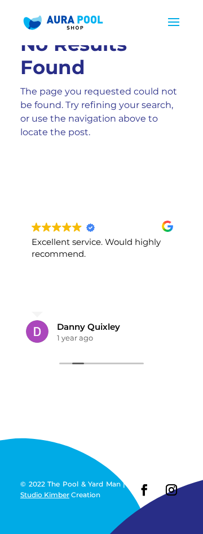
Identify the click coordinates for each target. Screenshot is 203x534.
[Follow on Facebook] (144, 490)
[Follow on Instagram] (171, 490)
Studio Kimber (44, 494)
